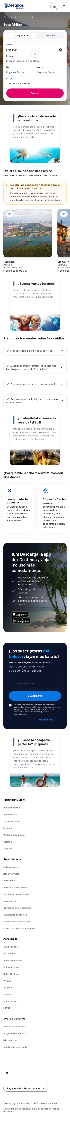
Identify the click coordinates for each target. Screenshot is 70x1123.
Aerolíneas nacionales (15, 887)
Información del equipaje (16, 921)
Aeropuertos (10, 901)
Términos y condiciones (16, 1103)
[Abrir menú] (64, 6)
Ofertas (7, 841)
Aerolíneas (15, 17)
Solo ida (50, 35)
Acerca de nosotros (14, 1026)
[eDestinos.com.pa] (4, 17)
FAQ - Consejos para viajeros (19, 928)
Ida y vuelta (21, 35)
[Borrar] (60, 49)
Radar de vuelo (11, 873)
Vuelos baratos (11, 807)
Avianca (7, 987)
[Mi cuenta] (54, 6)
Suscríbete (35, 696)
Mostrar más (46, 719)
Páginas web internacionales (23, 1088)
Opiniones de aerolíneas (16, 894)
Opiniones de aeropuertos (17, 907)
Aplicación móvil (12, 866)
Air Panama (9, 953)
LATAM (7, 1008)
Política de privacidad (45, 1103)
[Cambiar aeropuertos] (35, 54)
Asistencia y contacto (15, 1046)
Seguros (8, 848)
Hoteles (7, 828)
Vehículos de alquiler (14, 834)
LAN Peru (8, 994)
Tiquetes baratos (13, 821)
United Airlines (11, 967)
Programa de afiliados (15, 1033)
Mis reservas (10, 1040)
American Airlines (12, 960)
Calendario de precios (15, 914)
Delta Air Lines (11, 974)
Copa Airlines (10, 946)
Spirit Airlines (10, 1001)
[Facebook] (6, 1073)
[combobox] (31, 49)
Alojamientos (10, 814)
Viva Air (7, 980)
